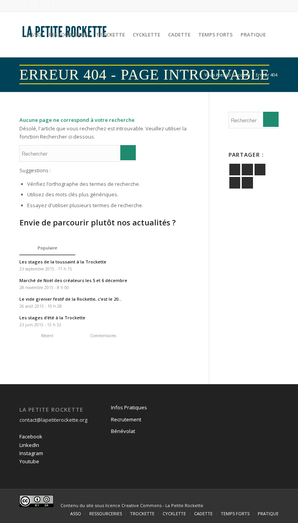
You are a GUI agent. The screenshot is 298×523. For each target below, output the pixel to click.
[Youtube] (56, 6)
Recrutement (126, 419)
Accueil (242, 75)
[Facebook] (21, 6)
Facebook (30, 436)
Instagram (31, 453)
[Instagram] (44, 6)
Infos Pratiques (129, 407)
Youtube (29, 461)
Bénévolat (123, 431)
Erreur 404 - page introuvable (144, 74)
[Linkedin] (33, 6)
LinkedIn (29, 445)
